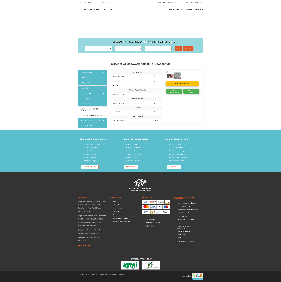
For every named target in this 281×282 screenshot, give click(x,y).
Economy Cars (86, 72)
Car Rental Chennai (133, 151)
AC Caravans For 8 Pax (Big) (91, 115)
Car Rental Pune (132, 157)
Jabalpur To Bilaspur (91, 147)
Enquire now (182, 83)
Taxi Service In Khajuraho (178, 157)
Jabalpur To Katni (90, 154)
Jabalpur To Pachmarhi (92, 151)
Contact (199, 9)
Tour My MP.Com (184, 206)
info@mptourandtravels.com (168, 2)
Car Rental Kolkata (133, 161)
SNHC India (182, 234)
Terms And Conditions (174, 91)
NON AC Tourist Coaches (90, 120)
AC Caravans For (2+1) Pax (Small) (90, 109)
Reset (188, 49)
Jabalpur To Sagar (90, 161)
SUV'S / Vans (85, 83)
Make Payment (187, 9)
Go (178, 49)
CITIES (83, 9)
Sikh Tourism (182, 216)
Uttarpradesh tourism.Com (187, 231)
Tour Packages (94, 9)
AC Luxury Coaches (87, 126)
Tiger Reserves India (185, 223)
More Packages (90, 167)
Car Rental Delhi (132, 144)
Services (116, 211)
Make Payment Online (120, 218)
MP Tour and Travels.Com (187, 203)
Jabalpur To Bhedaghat (92, 144)
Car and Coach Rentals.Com (188, 209)
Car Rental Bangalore (134, 154)
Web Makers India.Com (186, 241)
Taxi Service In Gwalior (177, 154)
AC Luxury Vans (86, 99)
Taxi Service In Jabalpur (177, 151)
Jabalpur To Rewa (90, 157)
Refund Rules (191, 91)
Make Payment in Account (122, 222)
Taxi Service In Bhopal (177, 144)
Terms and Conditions (152, 223)
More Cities (131, 167)
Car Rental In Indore (176, 147)
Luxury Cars (84, 88)
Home (115, 201)
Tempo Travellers (86, 93)
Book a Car (174, 9)
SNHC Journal (183, 238)
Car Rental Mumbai (133, 147)
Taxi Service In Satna (176, 161)
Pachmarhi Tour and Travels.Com (184, 227)
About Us (116, 205)
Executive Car (85, 78)
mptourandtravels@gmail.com (192, 2)
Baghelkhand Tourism (186, 219)
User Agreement (150, 219)
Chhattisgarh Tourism (186, 213)
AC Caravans (85, 104)
